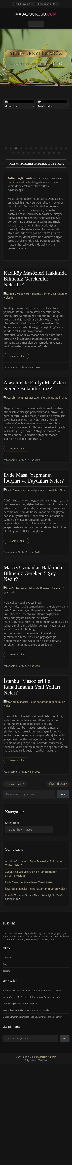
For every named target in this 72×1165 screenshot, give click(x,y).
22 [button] (53, 153)
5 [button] (26, 148)
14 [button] (13, 153)
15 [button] (18, 153)
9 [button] (46, 148)
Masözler (16, 63)
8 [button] (41, 148)
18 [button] (33, 153)
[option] (49, 105)
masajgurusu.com (46, 1056)
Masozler (7, 957)
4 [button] (21, 148)
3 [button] (16, 148)
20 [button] (43, 153)
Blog (5, 964)
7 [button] (36, 148)
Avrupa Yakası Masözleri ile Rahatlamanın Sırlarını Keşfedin (31, 997)
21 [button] (48, 153)
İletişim (6, 970)
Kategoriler (12, 823)
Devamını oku (16, 356)
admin (14, 367)
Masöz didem (41, 106)
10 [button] (51, 148)
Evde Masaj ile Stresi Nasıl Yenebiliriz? (28, 882)
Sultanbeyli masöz (37, 63)
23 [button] (58, 153)
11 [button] (56, 148)
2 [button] (11, 148)
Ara (63, 794)
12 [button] (61, 148)
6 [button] (31, 148)
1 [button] (6, 148)
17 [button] (28, 153)
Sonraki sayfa (14, 784)
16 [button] (23, 153)
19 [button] (38, 153)
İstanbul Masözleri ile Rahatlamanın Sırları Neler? (36, 889)
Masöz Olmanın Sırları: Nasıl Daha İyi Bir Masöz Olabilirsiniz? (32, 1016)
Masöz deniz (8, 106)
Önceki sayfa (58, 784)
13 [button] (66, 148)
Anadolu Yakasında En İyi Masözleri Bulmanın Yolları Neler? (32, 990)
